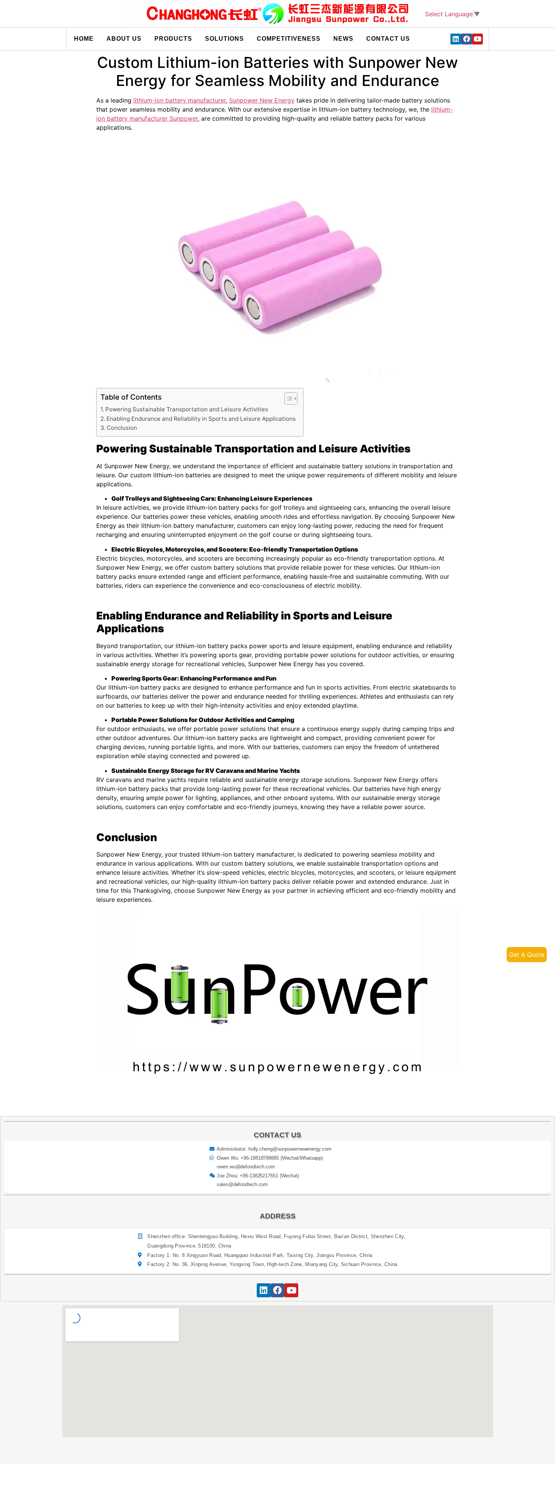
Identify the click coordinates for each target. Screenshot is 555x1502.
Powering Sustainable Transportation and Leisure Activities (186, 409)
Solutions (224, 38)
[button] (287, 398)
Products (173, 38)
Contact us (388, 38)
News (343, 38)
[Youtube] (477, 39)
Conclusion (122, 427)
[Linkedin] (455, 39)
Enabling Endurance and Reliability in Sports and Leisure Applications (201, 418)
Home (84, 38)
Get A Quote (526, 954)
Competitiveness (289, 38)
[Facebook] (466, 39)
